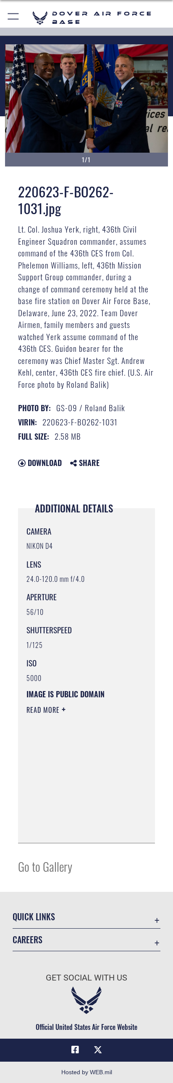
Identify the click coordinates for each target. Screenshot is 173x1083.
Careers (27, 940)
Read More (44, 710)
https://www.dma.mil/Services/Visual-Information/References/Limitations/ (77, 827)
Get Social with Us (86, 978)
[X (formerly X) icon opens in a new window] (98, 1050)
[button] (13, 18)
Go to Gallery (45, 866)
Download (44, 462)
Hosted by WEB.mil (86, 1072)
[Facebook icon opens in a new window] (75, 1050)
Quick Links (34, 917)
